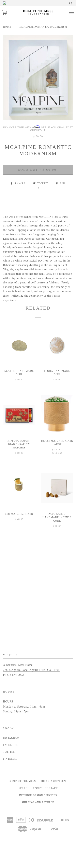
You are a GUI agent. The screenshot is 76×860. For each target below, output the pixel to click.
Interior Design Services (38, 795)
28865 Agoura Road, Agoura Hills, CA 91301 (31, 669)
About (37, 788)
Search (24, 788)
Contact (51, 788)
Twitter (9, 752)
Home (7, 26)
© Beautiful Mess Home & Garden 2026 (38, 781)
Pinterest (10, 758)
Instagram (11, 738)
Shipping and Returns (38, 802)
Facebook (10, 745)
